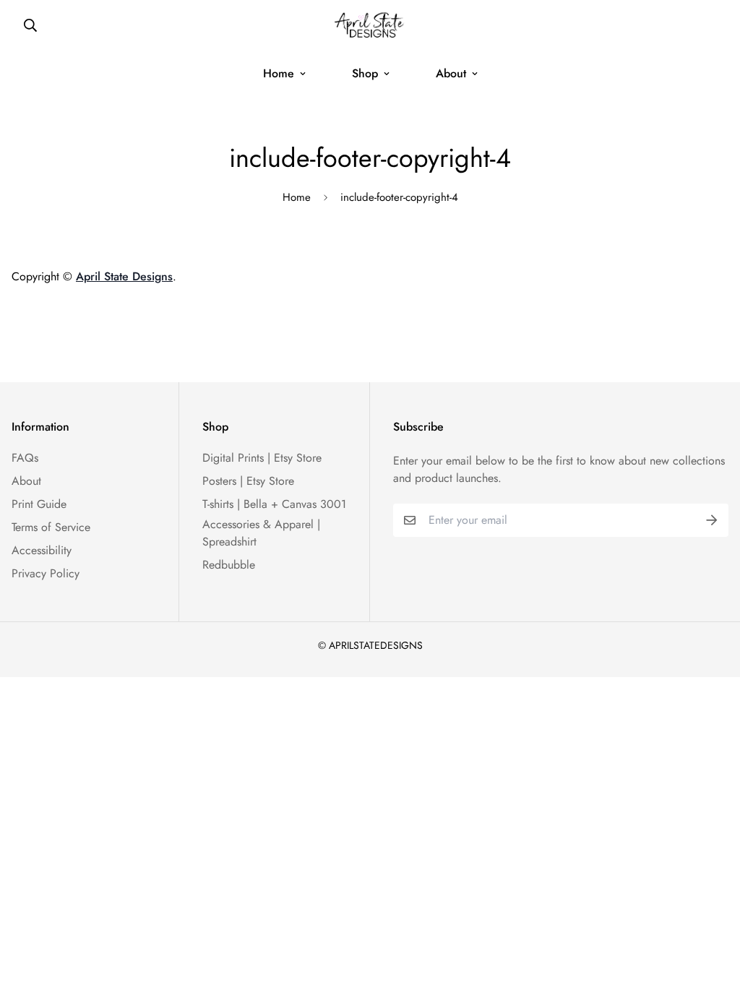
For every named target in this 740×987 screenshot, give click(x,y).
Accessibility (42, 550)
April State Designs (124, 276)
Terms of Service (51, 527)
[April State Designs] (370, 25)
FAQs (25, 457)
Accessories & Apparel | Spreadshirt (261, 533)
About (451, 73)
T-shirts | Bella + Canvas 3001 (274, 504)
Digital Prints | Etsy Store (262, 457)
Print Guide (39, 504)
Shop (365, 73)
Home (278, 73)
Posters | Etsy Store (248, 481)
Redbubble (228, 564)
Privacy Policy (45, 573)
